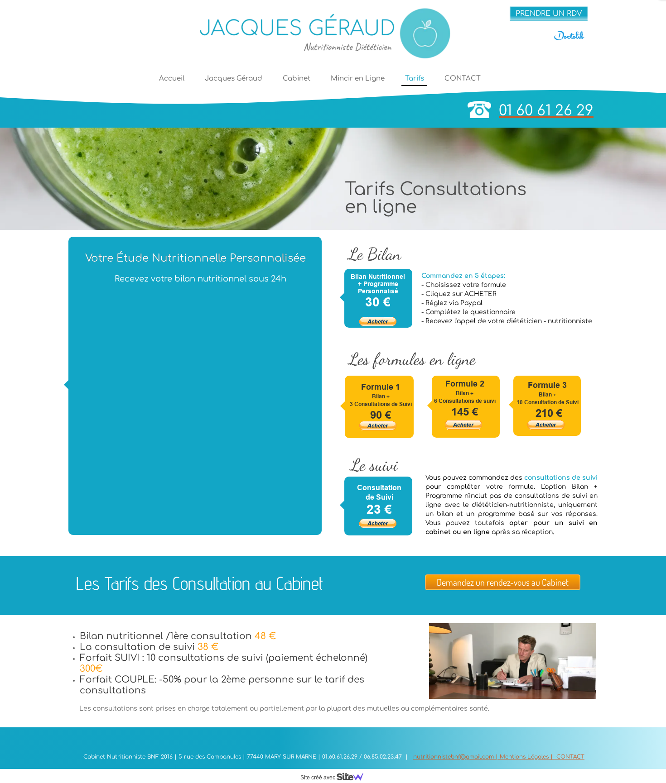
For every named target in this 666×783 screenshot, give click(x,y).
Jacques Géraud (233, 78)
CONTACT (462, 78)
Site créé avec (318, 777)
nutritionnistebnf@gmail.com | (456, 757)
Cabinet (296, 78)
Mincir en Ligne (358, 78)
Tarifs (414, 78)
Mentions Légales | (527, 757)
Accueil (171, 78)
